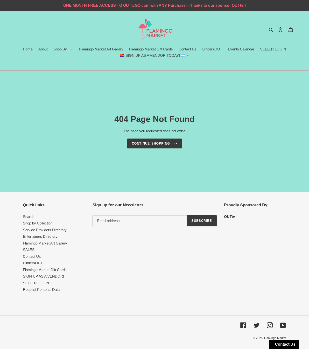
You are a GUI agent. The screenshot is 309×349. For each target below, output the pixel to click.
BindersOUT (33, 263)
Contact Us (32, 256)
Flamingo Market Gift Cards (45, 270)
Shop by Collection (37, 223)
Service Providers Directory (45, 230)
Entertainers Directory (40, 236)
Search (28, 217)
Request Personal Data (41, 289)
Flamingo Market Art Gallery (45, 243)
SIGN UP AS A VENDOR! (43, 276)
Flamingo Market (275, 338)
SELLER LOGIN (36, 283)
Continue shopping (151, 143)
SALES (29, 250)
